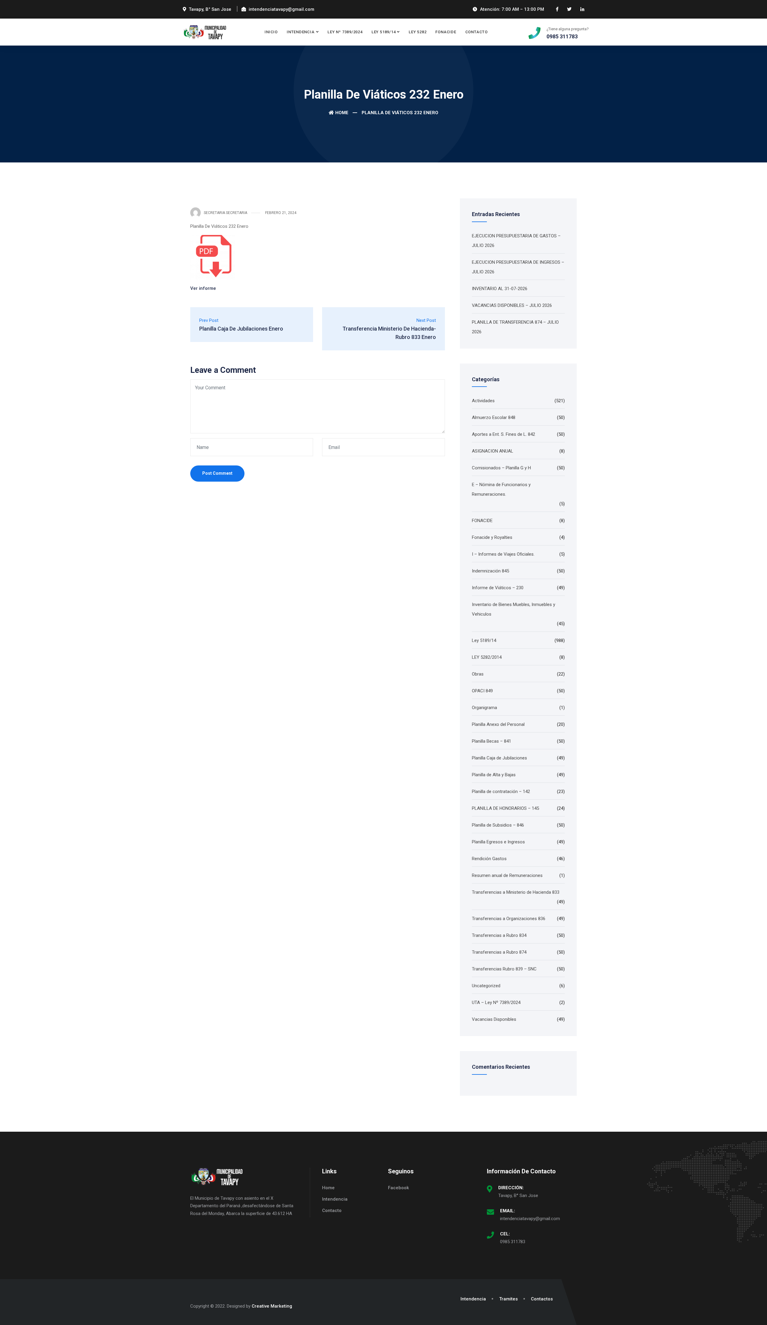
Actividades (483, 400)
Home (341, 112)
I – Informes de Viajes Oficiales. (503, 554)
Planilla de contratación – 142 (501, 791)
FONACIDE (445, 32)
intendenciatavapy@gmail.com (530, 1218)
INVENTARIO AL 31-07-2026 (499, 288)
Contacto (476, 32)
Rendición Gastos (489, 858)
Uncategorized (486, 985)
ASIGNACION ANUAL (492, 451)
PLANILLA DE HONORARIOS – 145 (505, 808)
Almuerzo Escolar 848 (493, 417)
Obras (478, 674)
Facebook (398, 1187)
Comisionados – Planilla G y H (501, 468)
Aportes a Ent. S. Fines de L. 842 (503, 434)
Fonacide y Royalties (492, 537)
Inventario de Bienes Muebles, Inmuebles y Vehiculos (513, 609)
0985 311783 (512, 1241)
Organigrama (484, 707)
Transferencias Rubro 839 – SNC (504, 969)
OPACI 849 (482, 691)
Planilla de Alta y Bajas (494, 774)
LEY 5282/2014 (487, 657)
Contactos (542, 1299)
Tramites (508, 1299)
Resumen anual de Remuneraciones (507, 875)
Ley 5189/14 (384, 32)
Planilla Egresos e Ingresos (498, 842)
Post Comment (217, 473)
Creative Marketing (272, 1306)
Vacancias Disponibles (494, 1019)
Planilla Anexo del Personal (498, 724)
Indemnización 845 (490, 571)
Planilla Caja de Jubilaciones (499, 758)
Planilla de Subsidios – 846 (498, 825)
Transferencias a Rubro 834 (499, 935)
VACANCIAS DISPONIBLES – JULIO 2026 (512, 305)
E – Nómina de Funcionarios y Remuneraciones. (501, 489)
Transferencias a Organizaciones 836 (508, 918)
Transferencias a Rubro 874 (499, 952)
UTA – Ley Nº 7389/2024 (496, 1002)
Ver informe (203, 288)
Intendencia (301, 32)
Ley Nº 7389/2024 (344, 32)
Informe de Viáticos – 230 (497, 587)
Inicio (271, 32)
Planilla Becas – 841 (491, 741)
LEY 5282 (417, 32)
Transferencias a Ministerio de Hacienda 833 (515, 892)
